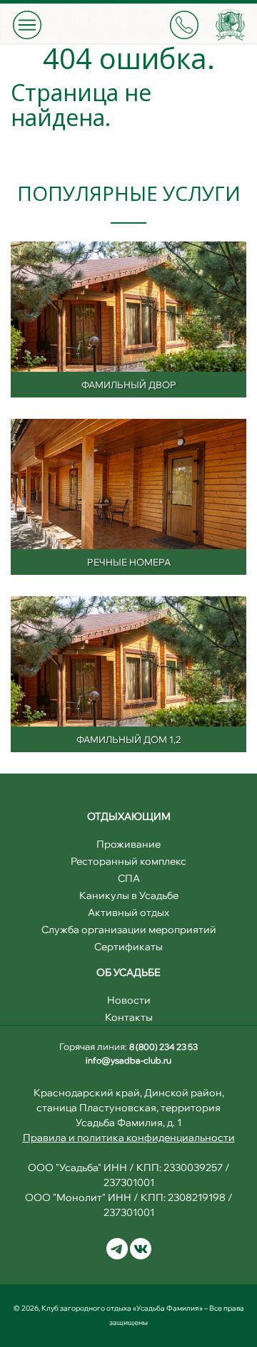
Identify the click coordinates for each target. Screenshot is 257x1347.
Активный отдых (128, 912)
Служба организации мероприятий (128, 929)
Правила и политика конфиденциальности (129, 1137)
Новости (129, 1000)
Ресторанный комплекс (128, 861)
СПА (129, 878)
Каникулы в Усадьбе (128, 895)
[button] (27, 25)
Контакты (129, 1017)
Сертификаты (128, 946)
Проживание (128, 844)
